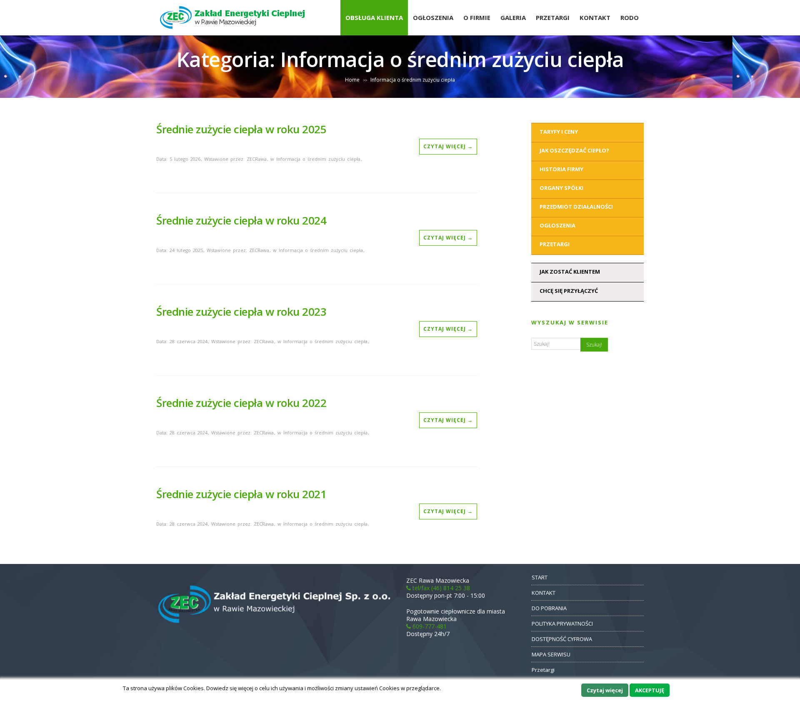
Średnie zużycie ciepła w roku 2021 (241, 493)
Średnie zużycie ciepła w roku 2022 (241, 402)
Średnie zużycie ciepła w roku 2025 (241, 129)
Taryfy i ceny (559, 131)
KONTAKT (543, 592)
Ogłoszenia (433, 17)
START (540, 577)
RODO (629, 17)
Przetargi (553, 17)
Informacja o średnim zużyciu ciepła (318, 159)
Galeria (513, 17)
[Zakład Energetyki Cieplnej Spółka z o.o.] (233, 33)
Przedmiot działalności (576, 206)
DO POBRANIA (549, 608)
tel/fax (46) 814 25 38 (440, 588)
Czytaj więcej (605, 690)
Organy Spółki (561, 188)
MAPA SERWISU (551, 654)
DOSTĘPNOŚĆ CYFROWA (562, 639)
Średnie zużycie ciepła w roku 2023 (241, 311)
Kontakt (595, 17)
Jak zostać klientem (570, 271)
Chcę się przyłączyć (569, 290)
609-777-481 (429, 626)
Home (352, 79)
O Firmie (476, 17)
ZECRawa (257, 159)
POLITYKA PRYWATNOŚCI (562, 623)
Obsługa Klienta (374, 17)
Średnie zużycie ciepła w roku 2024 (241, 220)
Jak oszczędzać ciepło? (574, 150)
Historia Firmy (561, 169)
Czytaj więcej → (448, 146)
